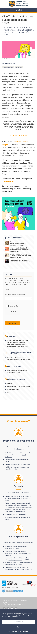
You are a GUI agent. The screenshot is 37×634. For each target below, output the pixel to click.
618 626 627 (8, 604)
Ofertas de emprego (14, 366)
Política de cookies (13, 631)
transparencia (22, 514)
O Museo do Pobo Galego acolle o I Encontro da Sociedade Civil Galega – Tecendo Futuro (20, 255)
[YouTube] (12, 608)
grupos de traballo (23, 496)
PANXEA (9, 383)
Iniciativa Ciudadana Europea (15, 143)
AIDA (8, 393)
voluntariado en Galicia (12, 548)
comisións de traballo (11, 469)
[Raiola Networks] (12, 592)
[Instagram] (15, 608)
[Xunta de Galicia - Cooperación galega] (19, 585)
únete (6, 519)
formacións (16, 464)
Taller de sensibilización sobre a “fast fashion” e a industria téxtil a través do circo (20, 249)
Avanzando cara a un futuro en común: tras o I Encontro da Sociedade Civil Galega (19, 243)
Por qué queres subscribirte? (15, 295)
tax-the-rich (18, 67)
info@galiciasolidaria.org (19, 604)
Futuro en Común (8, 67)
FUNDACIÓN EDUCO (13, 389)
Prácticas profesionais (16, 379)
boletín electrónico (19, 512)
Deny (18, 627)
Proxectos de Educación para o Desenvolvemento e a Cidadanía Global (19, 358)
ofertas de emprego (20, 459)
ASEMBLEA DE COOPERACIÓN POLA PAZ (19, 386)
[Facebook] (4, 608)
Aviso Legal (22, 285)
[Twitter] (8, 608)
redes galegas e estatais (22, 503)
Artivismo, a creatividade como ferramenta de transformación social (21, 261)
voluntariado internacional (13, 553)
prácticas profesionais (15, 560)
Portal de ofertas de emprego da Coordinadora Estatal (17, 371)
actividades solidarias (25, 563)
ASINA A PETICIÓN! (18, 135)
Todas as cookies (18, 622)
